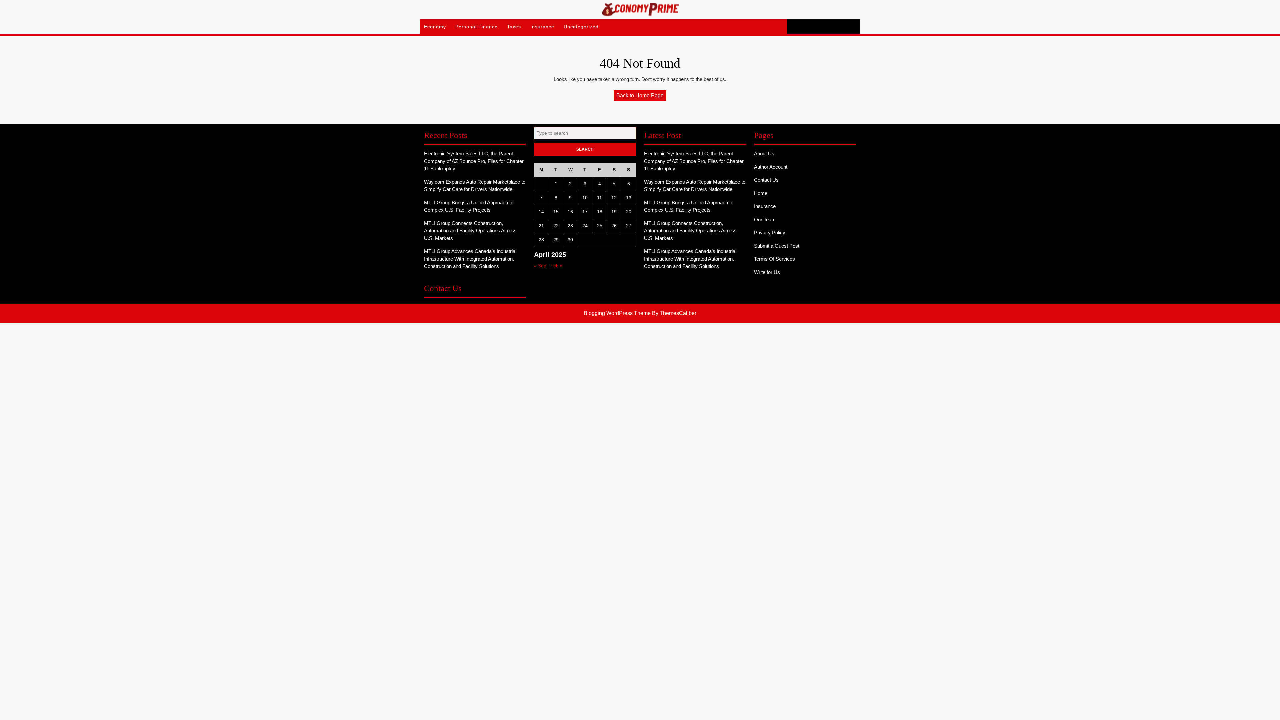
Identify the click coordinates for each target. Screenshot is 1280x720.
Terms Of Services (774, 259)
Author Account (770, 167)
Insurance (542, 26)
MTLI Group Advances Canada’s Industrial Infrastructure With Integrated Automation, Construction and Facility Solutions (470, 258)
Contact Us (766, 180)
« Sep (540, 265)
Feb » (556, 265)
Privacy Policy (769, 232)
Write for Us (767, 272)
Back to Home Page (641, 96)
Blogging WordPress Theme (617, 313)
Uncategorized (581, 26)
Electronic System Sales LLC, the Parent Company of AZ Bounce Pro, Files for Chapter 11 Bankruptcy (474, 161)
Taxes (514, 26)
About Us (764, 153)
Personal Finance (476, 26)
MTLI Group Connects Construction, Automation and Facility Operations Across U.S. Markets (470, 230)
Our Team (765, 219)
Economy (435, 26)
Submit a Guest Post (776, 246)
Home (760, 193)
